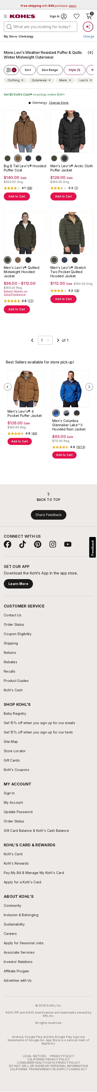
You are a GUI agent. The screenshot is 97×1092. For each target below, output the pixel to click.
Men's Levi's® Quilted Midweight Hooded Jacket (21, 272)
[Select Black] (38, 158)
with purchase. (48, 5)
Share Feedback (49, 515)
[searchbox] (40, 27)
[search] (9, 26)
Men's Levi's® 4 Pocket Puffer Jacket (25, 413)
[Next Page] (58, 340)
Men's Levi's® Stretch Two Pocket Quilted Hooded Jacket (68, 272)
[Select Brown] (18, 158)
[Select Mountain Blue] (56, 413)
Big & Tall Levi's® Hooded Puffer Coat (25, 168)
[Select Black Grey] (66, 413)
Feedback (92, 548)
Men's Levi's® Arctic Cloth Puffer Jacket (71, 168)
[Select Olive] (7, 158)
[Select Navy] (28, 158)
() (29, 188)
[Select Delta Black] (77, 413)
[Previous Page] (32, 340)
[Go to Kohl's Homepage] (22, 16)
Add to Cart (16, 196)
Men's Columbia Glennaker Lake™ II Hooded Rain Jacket (68, 425)
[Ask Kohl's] (88, 27)
